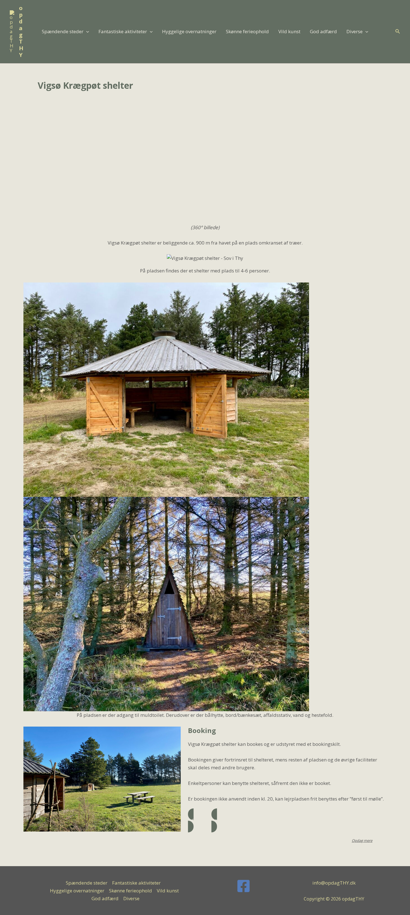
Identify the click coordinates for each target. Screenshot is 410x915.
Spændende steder (62, 31)
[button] (86, 31)
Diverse (354, 31)
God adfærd (323, 31)
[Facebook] (243, 886)
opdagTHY (21, 31)
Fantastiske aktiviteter (122, 31)
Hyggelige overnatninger (189, 31)
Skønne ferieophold (247, 31)
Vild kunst (289, 31)
